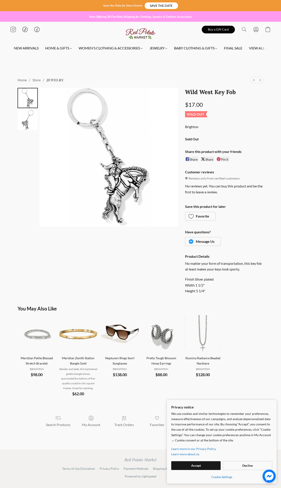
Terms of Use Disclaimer (78, 468)
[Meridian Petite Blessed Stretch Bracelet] (37, 334)
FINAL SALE (233, 48)
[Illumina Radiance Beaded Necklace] (203, 334)
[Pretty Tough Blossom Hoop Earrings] (161, 334)
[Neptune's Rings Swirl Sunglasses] (120, 334)
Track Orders (124, 425)
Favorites (157, 425)
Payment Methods (136, 468)
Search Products (58, 425)
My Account (91, 425)
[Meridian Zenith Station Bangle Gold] (78, 334)
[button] (161, 5)
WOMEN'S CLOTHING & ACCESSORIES (110, 48)
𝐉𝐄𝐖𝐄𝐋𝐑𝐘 (55, 80)
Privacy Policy (109, 468)
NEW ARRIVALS (26, 48)
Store (36, 80)
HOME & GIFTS (57, 48)
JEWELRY (157, 48)
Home (22, 80)
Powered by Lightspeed (140, 476)
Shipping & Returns (166, 468)
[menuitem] (254, 80)
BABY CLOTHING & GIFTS (194, 48)
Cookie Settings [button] (221, 477)
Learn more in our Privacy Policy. (193, 449)
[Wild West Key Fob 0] (28, 98)
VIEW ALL (257, 48)
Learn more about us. (185, 454)
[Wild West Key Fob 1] (28, 120)
